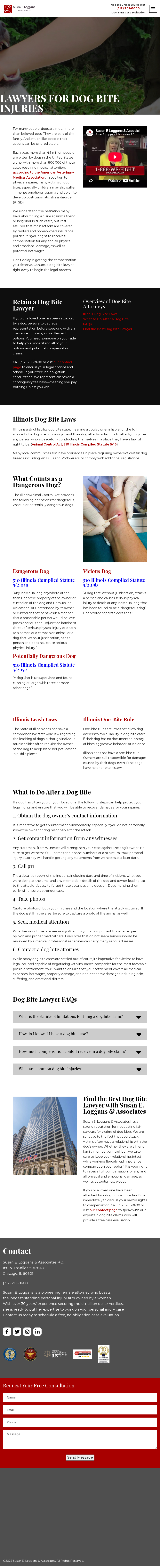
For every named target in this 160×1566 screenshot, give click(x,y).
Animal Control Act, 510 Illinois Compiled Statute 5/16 (74, 444)
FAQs (87, 324)
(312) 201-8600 (128, 8)
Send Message (80, 1457)
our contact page (103, 1210)
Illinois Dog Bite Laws (100, 314)
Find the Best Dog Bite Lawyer (107, 329)
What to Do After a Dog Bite (106, 319)
